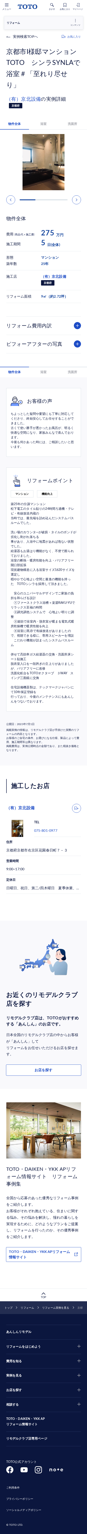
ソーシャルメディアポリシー (23, 1510)
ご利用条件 (13, 1487)
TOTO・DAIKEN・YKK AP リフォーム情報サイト (25, 1421)
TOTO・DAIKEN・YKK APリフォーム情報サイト (39, 1254)
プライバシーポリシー (19, 1499)
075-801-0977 (45, 830)
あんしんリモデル (18, 1331)
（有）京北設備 (23, 99)
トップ (8, 1307)
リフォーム (27, 1307)
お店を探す (43, 1070)
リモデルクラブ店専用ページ (26, 1438)
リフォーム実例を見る (55, 1307)
